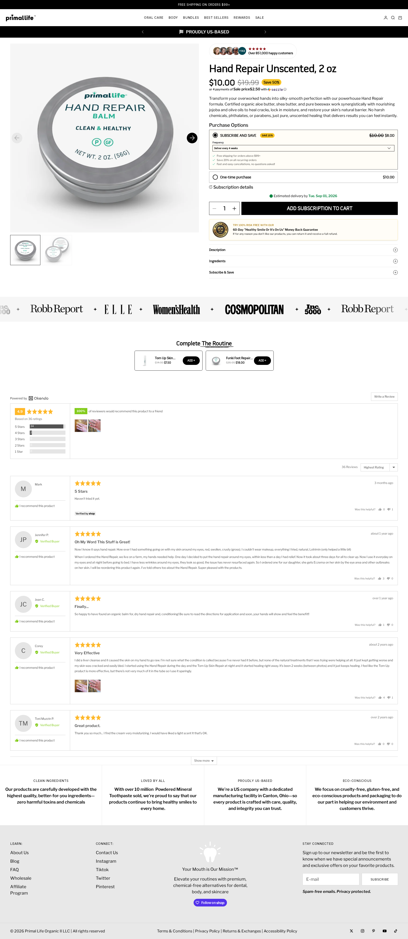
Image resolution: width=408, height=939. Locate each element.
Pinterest (105, 886)
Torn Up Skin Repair (164, 358)
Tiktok (102, 869)
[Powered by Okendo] (29, 398)
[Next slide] (192, 138)
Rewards (242, 18)
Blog (14, 861)
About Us (19, 852)
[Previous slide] (17, 138)
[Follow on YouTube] (384, 931)
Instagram (106, 861)
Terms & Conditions (174, 931)
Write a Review (384, 396)
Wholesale (20, 878)
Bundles (191, 18)
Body (173, 18)
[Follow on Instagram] (362, 931)
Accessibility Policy (280, 931)
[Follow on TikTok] (396, 931)
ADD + (191, 360)
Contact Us (107, 852)
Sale (259, 18)
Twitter (103, 878)
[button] (303, 89)
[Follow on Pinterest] (373, 931)
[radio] (303, 149)
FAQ (14, 869)
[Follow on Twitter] (351, 931)
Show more (202, 760)
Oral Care (153, 18)
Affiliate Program (19, 890)
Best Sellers (216, 18)
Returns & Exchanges (242, 931)
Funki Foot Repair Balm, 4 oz (238, 358)
